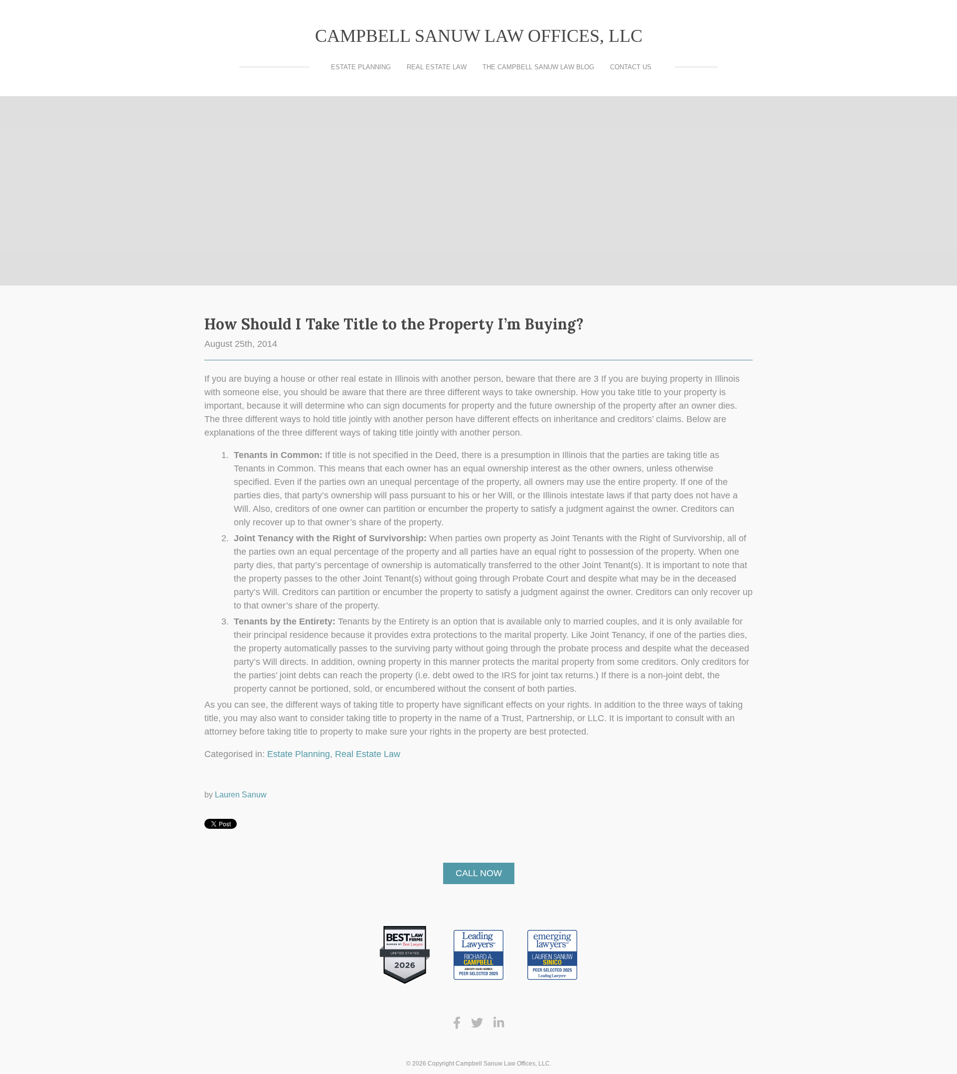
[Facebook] (457, 1023)
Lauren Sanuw (241, 794)
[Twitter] (477, 1023)
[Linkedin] (498, 1023)
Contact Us (630, 67)
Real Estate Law (437, 67)
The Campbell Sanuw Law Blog (538, 67)
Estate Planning (361, 67)
